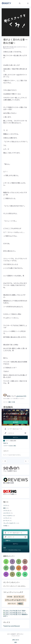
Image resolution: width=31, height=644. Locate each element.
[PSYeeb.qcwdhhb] (6, 568)
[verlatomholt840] (12, 574)
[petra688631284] (25, 568)
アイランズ (6, 510)
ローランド (6, 520)
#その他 (9, 597)
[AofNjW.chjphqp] (25, 574)
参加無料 (15, 422)
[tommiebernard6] (12, 561)
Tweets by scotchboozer (11, 626)
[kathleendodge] (18, 574)
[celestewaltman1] (12, 568)
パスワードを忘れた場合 (9, 445)
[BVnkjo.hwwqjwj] (25, 561)
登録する (5, 443)
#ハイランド (19, 596)
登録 (4, 547)
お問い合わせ (15, 640)
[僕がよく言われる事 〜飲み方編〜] (15, 22)
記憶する (8, 540)
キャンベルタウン (8, 515)
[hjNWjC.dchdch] (6, 574)
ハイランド (6, 518)
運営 (15, 642)
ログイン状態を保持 (11, 440)
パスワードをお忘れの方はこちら (12, 550)
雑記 (4, 508)
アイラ (5, 505)
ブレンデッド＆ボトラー (9, 523)
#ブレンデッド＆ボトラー (15, 600)
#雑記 (20, 603)
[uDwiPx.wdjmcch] (18, 568)
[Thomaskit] (18, 561)
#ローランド (12, 603)
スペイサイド (6, 513)
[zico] (6, 561)
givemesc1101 (10, 48)
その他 (5, 525)
